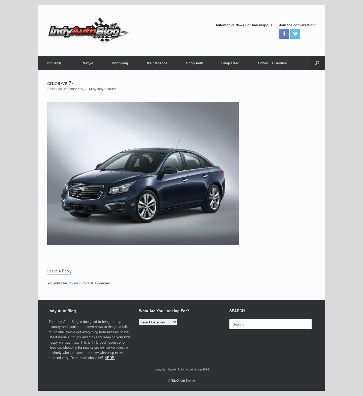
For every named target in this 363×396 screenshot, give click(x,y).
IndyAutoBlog (107, 88)
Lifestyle (86, 62)
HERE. (110, 357)
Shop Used (230, 62)
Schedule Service (272, 62)
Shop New (194, 62)
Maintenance (157, 62)
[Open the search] (317, 63)
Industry (54, 62)
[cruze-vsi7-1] (143, 243)
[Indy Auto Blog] (88, 30)
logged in (75, 282)
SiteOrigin (178, 380)
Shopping (120, 62)
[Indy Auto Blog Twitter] (295, 34)
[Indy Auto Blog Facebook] (284, 34)
